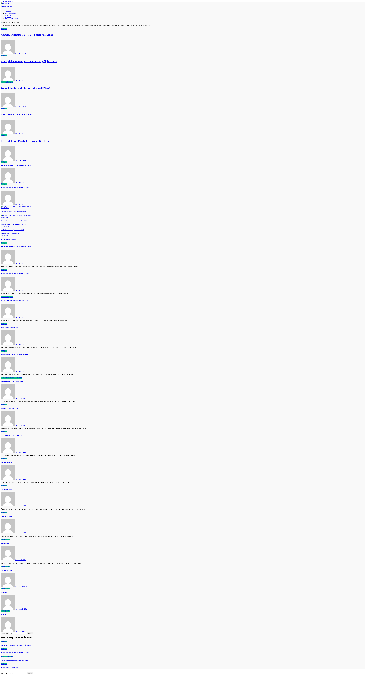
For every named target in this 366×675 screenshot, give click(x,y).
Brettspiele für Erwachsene (9, 408)
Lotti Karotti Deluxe (7, 489)
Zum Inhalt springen (7, 1)
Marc (17, 54)
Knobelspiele (5, 543)
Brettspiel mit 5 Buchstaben (16, 114)
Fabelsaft (4, 592)
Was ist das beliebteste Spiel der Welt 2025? (25, 87)
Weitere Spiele (9, 15)
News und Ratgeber (11, 13)
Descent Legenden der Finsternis (11, 435)
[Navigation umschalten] (1, 5)
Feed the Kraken (6, 462)
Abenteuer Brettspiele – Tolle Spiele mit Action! (27, 34)
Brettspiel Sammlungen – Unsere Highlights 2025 (29, 61)
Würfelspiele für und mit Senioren (12, 381)
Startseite (7, 10)
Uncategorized (5, 539)
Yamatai (3, 614)
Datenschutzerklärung (11, 18)
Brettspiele (8, 11)
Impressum (8, 17)
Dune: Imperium (6, 516)
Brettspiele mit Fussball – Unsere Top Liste (25, 141)
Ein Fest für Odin (6, 570)
